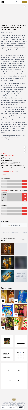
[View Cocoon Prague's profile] (16, 328)
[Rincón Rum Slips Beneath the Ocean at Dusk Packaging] (20, 249)
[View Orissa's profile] (3, 328)
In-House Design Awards (17, 405)
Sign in (19, 2)
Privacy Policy (5, 403)
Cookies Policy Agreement (14, 403)
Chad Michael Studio (10, 155)
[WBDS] (18, 352)
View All (24, 239)
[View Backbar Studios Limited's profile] (3, 301)
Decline (16, 407)
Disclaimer (16, 404)
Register (24, 2)
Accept (21, 407)
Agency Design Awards (6, 405)
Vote (25, 181)
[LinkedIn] (23, 352)
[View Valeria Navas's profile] (16, 315)
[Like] (25, 6)
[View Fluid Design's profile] (3, 315)
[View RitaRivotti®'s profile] (16, 301)
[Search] (16, 2)
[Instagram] (21, 352)
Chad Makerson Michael (7, 171)
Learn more (11, 407)
